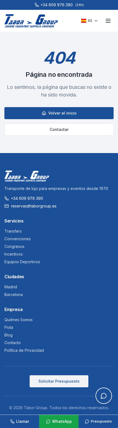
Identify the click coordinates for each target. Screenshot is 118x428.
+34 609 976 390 (27, 198)
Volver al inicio (62, 113)
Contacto (12, 342)
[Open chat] (103, 395)
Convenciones (17, 238)
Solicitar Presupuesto (59, 381)
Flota (8, 327)
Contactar (59, 129)
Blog (8, 335)
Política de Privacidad (24, 350)
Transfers (13, 231)
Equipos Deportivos (22, 261)
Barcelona (13, 294)
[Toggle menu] (108, 20)
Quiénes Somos (18, 319)
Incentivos (13, 254)
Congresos (14, 246)
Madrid (10, 286)
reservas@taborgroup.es (34, 206)
